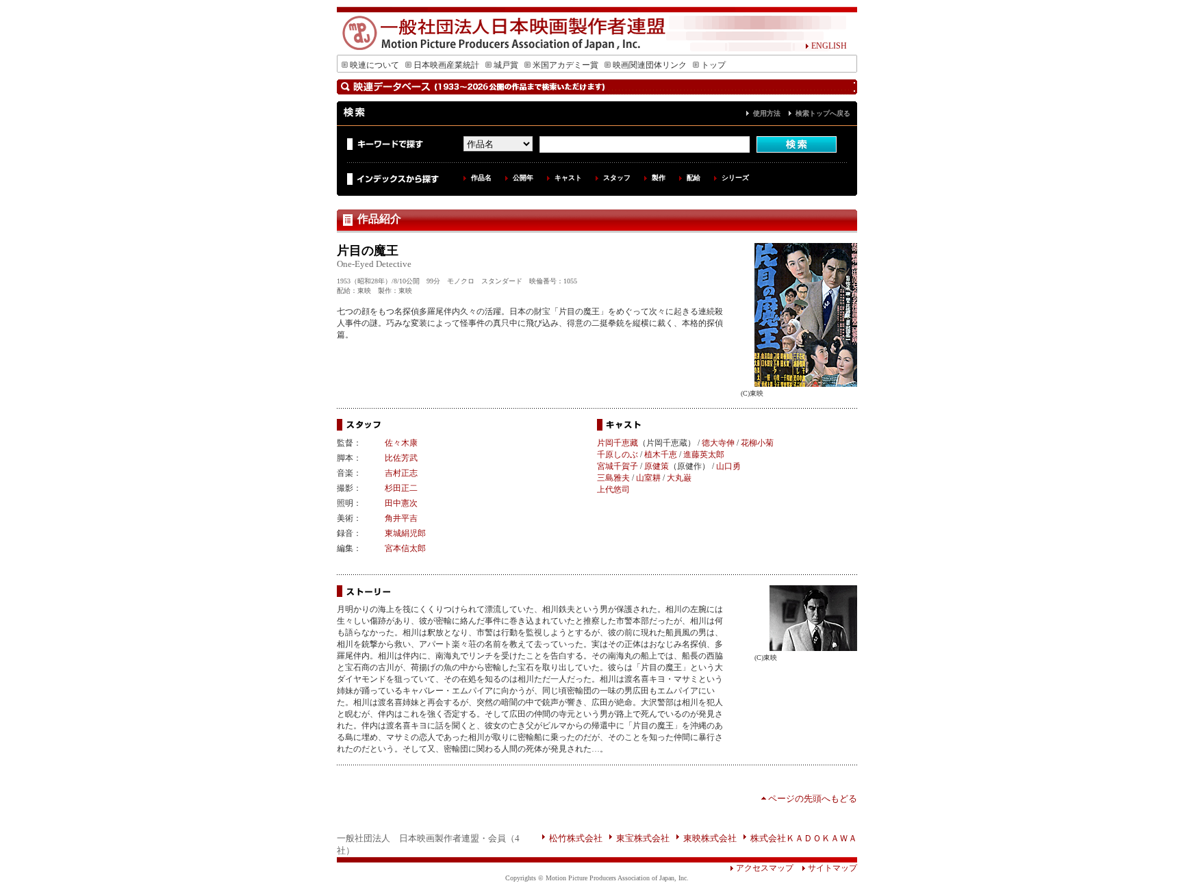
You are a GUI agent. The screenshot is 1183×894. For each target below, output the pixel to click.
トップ (713, 65)
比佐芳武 (401, 458)
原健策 (656, 466)
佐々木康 (401, 443)
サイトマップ (832, 868)
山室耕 (648, 478)
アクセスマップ (764, 868)
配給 (693, 177)
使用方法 (766, 113)
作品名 (481, 177)
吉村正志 (401, 473)
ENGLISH (829, 46)
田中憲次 (401, 503)
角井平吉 (401, 518)
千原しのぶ (617, 454)
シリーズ (735, 177)
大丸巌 (679, 478)
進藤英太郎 (703, 454)
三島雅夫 (613, 478)
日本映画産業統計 (446, 65)
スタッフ (617, 177)
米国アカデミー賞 (565, 65)
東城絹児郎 (405, 533)
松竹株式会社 (575, 838)
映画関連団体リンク (650, 65)
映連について (374, 65)
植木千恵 (660, 454)
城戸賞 (506, 65)
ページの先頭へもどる (812, 798)
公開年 (523, 177)
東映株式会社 (710, 838)
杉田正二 (401, 488)
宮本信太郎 (405, 548)
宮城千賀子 (617, 466)
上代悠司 (613, 489)
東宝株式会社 (643, 838)
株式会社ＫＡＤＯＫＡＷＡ (803, 838)
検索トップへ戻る (823, 113)
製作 (658, 177)
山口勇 (728, 466)
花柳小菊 (757, 443)
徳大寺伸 (718, 443)
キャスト (568, 177)
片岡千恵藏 (617, 443)
